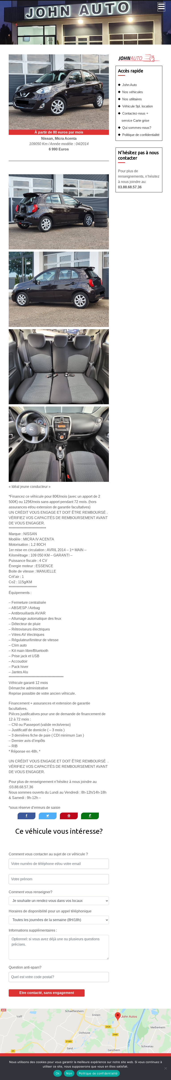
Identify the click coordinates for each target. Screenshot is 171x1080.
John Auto (129, 85)
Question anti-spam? (25, 967)
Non (69, 1073)
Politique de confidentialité (140, 135)
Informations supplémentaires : (33, 930)
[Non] (165, 1068)
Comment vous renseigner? (30, 892)
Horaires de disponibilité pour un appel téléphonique (50, 911)
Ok (58, 1073)
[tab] (161, 6)
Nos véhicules (132, 92)
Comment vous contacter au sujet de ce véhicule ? (48, 854)
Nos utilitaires (132, 99)
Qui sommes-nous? (136, 127)
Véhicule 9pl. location (137, 106)
